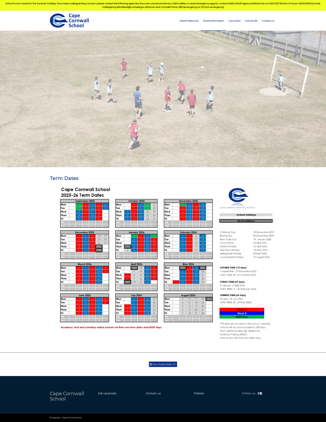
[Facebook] (259, 393)
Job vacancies (107, 393)
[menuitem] (189, 21)
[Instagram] (261, 393)
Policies (199, 393)
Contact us (153, 393)
